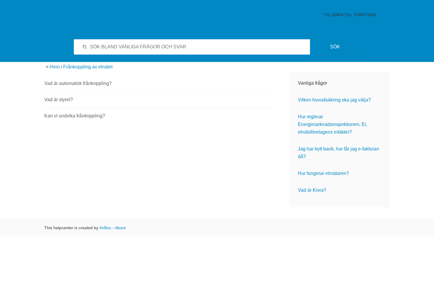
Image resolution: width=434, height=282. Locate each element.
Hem (55, 66)
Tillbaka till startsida (350, 14)
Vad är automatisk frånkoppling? (78, 83)
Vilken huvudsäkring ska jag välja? (334, 99)
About (120, 227)
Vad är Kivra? (312, 190)
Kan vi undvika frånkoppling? (74, 115)
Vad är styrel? (58, 99)
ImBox (105, 227)
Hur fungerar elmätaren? (323, 173)
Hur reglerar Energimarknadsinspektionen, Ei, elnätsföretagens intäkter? (332, 124)
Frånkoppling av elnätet (87, 66)
